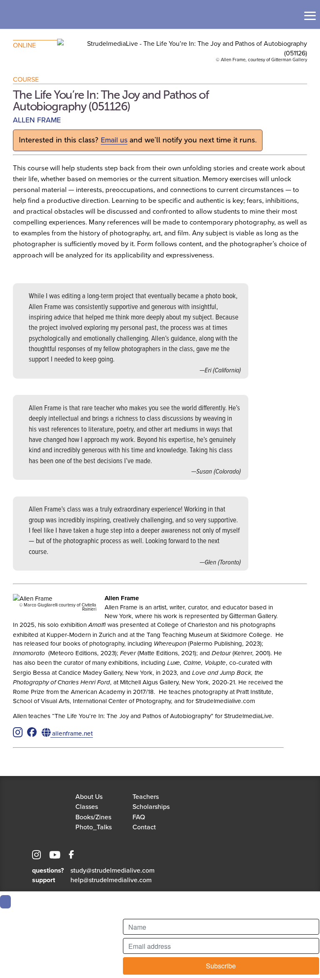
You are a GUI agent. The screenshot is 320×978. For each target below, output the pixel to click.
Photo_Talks (93, 826)
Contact (144, 826)
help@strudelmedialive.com (111, 879)
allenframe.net (71, 733)
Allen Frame (37, 120)
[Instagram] (36, 856)
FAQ (138, 816)
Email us (114, 140)
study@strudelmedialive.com (112, 870)
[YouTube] (54, 856)
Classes (86, 806)
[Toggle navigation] (310, 16)
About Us (88, 796)
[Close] (5, 901)
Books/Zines (93, 816)
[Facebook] (71, 856)
